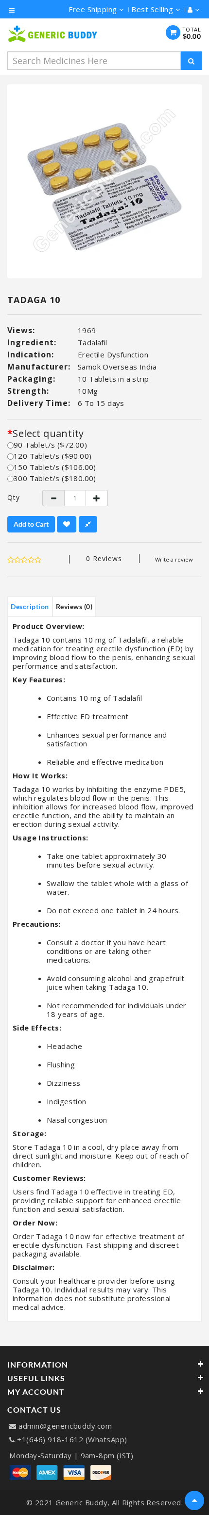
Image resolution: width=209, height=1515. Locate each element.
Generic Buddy (81, 1502)
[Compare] (88, 524)
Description (30, 606)
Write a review (174, 559)
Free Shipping (94, 9)
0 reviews (104, 558)
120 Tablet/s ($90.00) (52, 455)
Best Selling (153, 9)
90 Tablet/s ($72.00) (50, 444)
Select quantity (48, 433)
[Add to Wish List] (66, 524)
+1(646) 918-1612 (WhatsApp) (72, 1439)
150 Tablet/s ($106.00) (55, 467)
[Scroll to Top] (194, 1500)
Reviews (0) (74, 606)
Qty (13, 497)
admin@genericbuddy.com (65, 1426)
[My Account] (191, 9)
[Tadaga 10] (104, 181)
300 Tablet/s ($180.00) (55, 478)
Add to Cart (31, 524)
